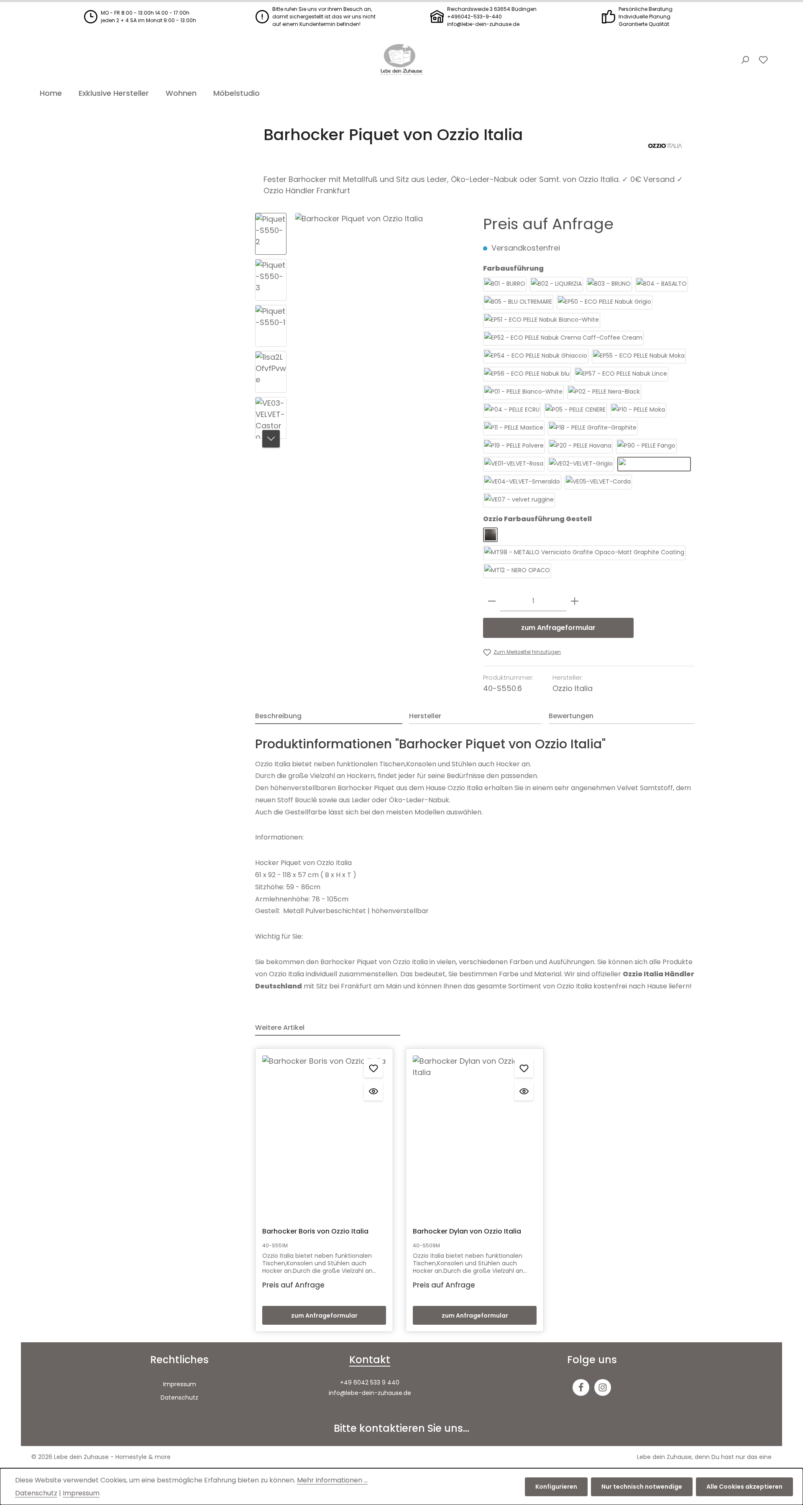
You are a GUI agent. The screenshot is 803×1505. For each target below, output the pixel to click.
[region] (361, 328)
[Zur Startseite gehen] (401, 60)
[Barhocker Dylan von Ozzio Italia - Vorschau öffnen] (523, 1091)
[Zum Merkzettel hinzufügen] (373, 1068)
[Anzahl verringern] (492, 601)
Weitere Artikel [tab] (279, 1027)
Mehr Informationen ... (332, 1480)
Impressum (179, 1384)
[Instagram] (602, 1387)
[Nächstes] (271, 439)
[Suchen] (745, 59)
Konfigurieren (556, 1486)
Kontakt (369, 1360)
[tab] (328, 716)
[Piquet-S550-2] (380, 303)
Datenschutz (179, 1397)
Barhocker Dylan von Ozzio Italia (467, 1231)
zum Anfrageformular (558, 627)
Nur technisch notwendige (641, 1486)
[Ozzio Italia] (665, 146)
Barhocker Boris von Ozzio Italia (315, 1231)
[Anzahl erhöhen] (574, 601)
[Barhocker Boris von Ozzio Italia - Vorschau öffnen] (373, 1091)
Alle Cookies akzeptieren (744, 1486)
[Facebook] (581, 1387)
